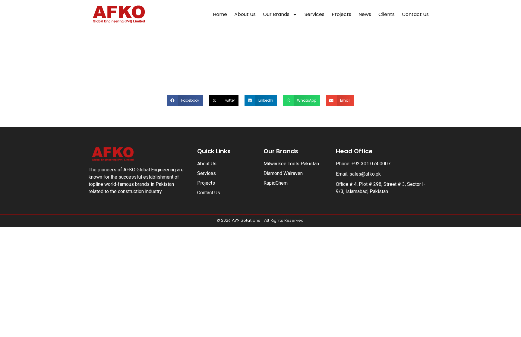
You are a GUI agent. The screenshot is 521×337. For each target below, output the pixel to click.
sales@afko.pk (365, 174)
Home (220, 14)
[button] (185, 100)
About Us (245, 14)
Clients (386, 14)
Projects (341, 14)
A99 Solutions (246, 220)
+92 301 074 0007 (371, 164)
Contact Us (415, 14)
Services (314, 14)
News (364, 14)
